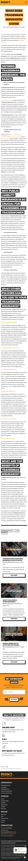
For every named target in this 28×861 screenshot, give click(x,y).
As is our (4, 829)
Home (2, 766)
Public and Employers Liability (6, 791)
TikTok (14, 833)
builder (10, 134)
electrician (19, 134)
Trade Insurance (7, 530)
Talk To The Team (4, 818)
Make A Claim (3, 814)
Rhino (24, 91)
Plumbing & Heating (4, 800)
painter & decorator (15, 136)
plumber (14, 134)
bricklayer (8, 136)
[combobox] (13, 692)
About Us (2, 822)
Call (4, 739)
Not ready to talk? (12, 751)
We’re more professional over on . (9, 831)
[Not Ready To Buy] (3, 747)
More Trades (3, 808)
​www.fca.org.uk (22, 855)
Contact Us (3, 820)
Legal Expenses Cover (5, 789)
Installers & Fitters (4, 804)
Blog (6, 766)
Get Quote (14, 699)
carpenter (3, 136)
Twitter (9, 833)
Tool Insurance (4, 787)
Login (2, 816)
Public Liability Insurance (7, 100)
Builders (2, 798)
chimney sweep (4, 138)
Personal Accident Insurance (6, 793)
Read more (14, 575)
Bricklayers (3, 806)
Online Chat (8, 728)
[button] (24, 692)
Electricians (3, 802)
